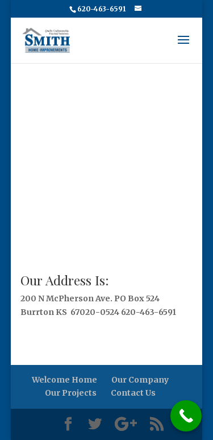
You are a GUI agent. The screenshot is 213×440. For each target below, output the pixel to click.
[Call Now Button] (186, 415)
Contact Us (133, 393)
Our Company (140, 380)
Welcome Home (64, 380)
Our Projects (71, 393)
